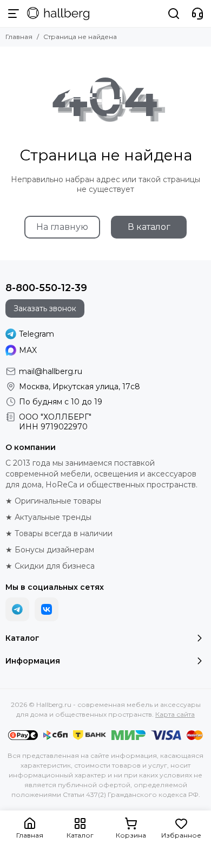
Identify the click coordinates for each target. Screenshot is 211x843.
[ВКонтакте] (46, 609)
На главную (62, 227)
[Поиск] (174, 13)
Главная (18, 37)
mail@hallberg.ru (50, 371)
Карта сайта (175, 714)
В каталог (149, 227)
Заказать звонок (45, 308)
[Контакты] (197, 13)
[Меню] (13, 13)
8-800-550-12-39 (46, 288)
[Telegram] (17, 609)
